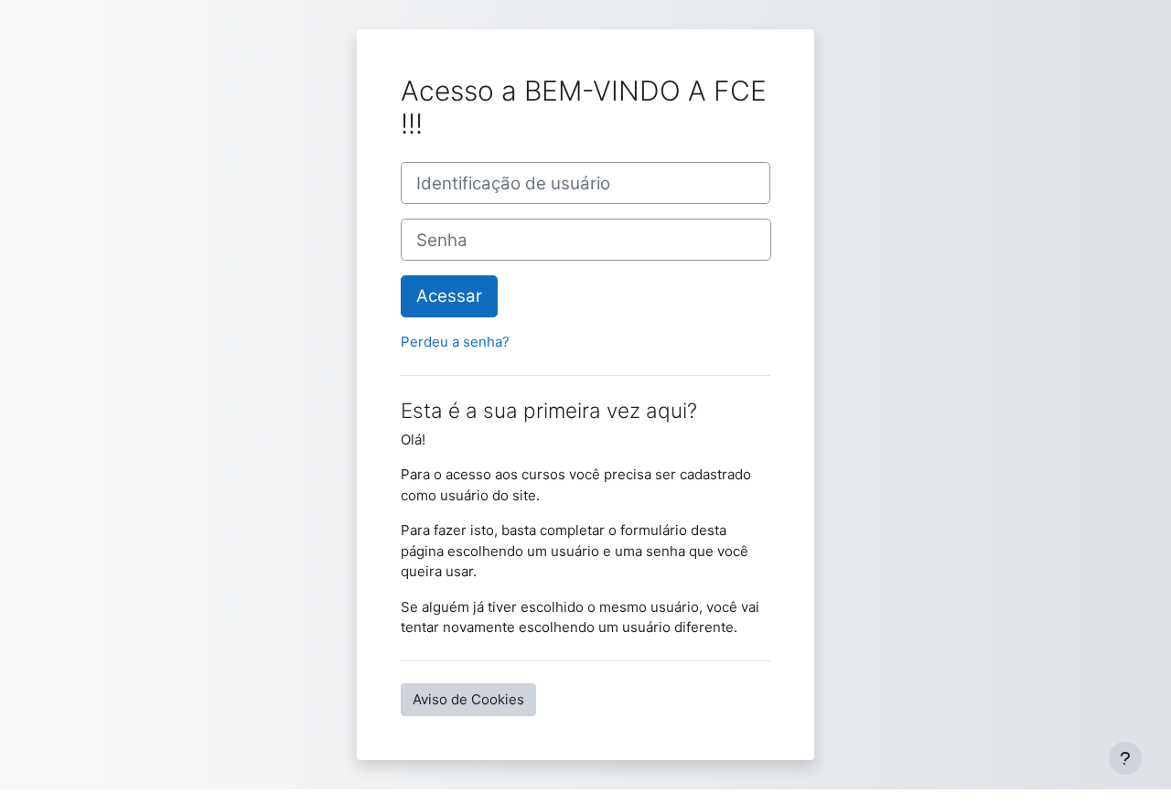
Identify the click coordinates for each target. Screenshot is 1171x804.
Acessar (449, 295)
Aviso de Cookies (468, 699)
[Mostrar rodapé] (1125, 758)
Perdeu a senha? (455, 341)
